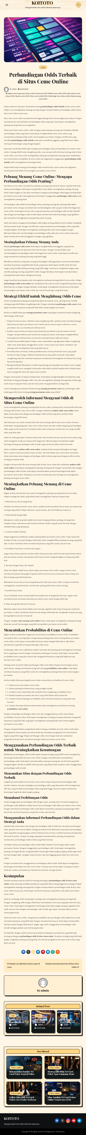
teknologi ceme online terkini (59, 96)
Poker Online (16, 1068)
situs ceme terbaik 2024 (39, 96)
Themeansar (59, 1132)
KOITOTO (11, 1118)
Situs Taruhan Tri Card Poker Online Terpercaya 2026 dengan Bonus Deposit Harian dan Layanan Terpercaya (62, 1101)
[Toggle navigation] (7, 4)
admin (14, 89)
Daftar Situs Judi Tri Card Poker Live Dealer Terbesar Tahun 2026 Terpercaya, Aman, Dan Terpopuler (22, 1101)
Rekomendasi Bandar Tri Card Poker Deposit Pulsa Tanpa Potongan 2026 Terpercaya (21, 1075)
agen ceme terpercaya (17, 93)
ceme (43, 67)
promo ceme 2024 (22, 96)
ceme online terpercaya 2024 (37, 93)
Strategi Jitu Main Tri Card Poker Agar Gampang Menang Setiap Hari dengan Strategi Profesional (62, 1075)
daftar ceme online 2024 (58, 93)
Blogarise (49, 1132)
